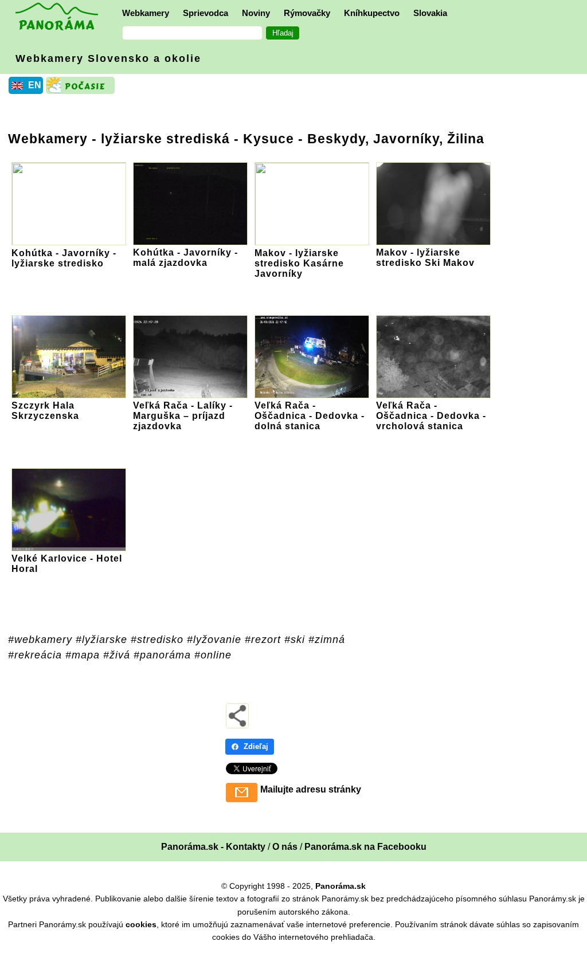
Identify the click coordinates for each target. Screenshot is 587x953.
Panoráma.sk (340, 886)
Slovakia (430, 13)
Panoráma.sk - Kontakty (213, 847)
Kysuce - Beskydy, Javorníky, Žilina (363, 138)
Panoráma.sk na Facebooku (365, 847)
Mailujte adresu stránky (310, 789)
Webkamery (145, 13)
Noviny (256, 13)
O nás (285, 847)
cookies (141, 924)
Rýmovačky (307, 13)
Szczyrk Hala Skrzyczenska (45, 411)
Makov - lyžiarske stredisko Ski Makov (425, 258)
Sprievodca (205, 13)
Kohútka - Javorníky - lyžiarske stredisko (63, 258)
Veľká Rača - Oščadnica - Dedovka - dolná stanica (310, 416)
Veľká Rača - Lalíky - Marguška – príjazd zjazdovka (183, 416)
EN (34, 85)
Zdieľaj (256, 746)
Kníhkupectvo (372, 13)
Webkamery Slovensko (108, 58)
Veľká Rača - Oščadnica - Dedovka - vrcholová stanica (431, 416)
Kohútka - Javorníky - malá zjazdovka (185, 258)
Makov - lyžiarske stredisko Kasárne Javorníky (299, 263)
